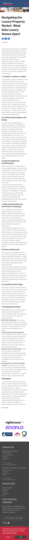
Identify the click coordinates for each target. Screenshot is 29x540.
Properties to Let (6, 489)
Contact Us (5, 490)
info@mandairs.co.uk (11, 464)
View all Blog (5, 407)
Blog (3, 495)
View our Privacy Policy (10, 533)
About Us (4, 492)
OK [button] (21, 537)
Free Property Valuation (13, 518)
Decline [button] (8, 537)
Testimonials (5, 493)
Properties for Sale (7, 487)
